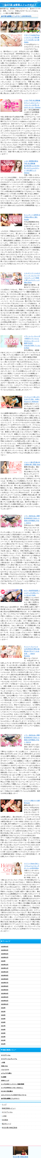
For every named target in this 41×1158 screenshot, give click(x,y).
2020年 (3, 1015)
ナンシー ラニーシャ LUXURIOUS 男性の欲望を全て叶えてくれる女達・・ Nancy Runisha (32, 651)
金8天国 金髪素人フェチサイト (20, 4)
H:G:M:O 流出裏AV (7, 1091)
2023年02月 (4, 1000)
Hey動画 (3, 1077)
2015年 (3, 1033)
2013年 (3, 1040)
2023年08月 (4, 979)
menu (39, 1)
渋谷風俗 (5, 1120)
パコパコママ (5, 1069)
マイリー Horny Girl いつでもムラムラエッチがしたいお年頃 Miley (31, 866)
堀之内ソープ (6, 1124)
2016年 (3, 1029)
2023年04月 (4, 993)
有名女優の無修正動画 (9, 1127)
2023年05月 (4, 990)
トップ (4, 1104)
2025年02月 (4, 954)
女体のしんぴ (5, 1080)
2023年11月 (4, 968)
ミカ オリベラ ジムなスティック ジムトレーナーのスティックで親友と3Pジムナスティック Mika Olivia (32, 277)
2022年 (3, 1008)
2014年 (3, 1037)
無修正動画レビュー (9, 1108)
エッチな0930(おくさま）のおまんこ (12, 1087)
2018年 (3, 1022)
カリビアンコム (5, 1055)
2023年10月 (4, 972)
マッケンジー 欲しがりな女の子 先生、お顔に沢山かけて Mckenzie (32, 399)
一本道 (3, 1062)
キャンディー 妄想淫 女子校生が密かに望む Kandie (32, 217)
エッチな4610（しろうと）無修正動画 (12, 1084)
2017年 (3, 1026)
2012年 (3, 1044)
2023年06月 (4, 986)
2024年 (3, 961)
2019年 (3, 1018)
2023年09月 (4, 975)
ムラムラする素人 (6, 1073)
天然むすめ (4, 1066)
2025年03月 (4, 950)
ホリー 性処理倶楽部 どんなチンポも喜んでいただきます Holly (32, 593)
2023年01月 (4, 1004)
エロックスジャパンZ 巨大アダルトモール (13, 1095)
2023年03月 (4, 997)
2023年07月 (4, 982)
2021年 (3, 1011)
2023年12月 (4, 964)
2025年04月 (4, 946)
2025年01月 (4, 957)
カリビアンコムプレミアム (9, 1059)
